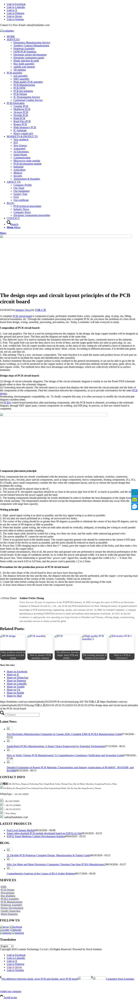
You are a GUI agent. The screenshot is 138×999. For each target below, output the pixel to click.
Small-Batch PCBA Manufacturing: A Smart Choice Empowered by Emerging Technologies (56, 746)
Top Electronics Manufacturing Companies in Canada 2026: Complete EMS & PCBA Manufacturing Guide (64, 734)
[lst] (7, 30)
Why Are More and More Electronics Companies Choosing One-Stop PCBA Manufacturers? (56, 864)
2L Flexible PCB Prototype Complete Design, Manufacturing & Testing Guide (48, 855)
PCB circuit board (22, 316)
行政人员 (40, 310)
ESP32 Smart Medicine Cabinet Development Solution (36, 836)
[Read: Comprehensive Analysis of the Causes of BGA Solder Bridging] (10, 868)
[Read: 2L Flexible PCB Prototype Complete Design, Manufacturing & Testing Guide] (10, 850)
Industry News (23, 310)
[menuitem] (72, 36)
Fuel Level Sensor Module (21, 830)
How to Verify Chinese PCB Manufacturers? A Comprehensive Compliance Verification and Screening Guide (65, 755)
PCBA (7, 402)
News (3, 233)
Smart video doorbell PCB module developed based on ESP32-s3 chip (44, 833)
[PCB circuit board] (66, 237)
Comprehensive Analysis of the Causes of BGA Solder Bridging (41, 873)
